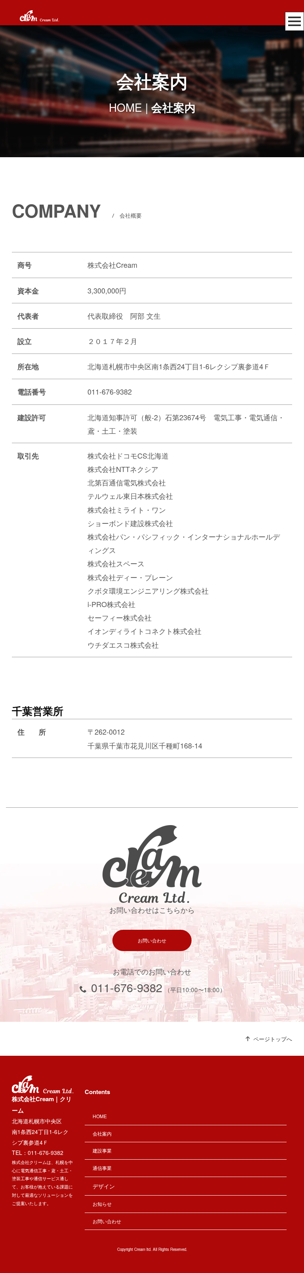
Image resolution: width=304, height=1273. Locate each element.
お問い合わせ (152, 940)
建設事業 (102, 1150)
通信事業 (102, 1167)
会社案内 (102, 1133)
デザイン (104, 1186)
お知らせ (102, 1203)
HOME (125, 107)
